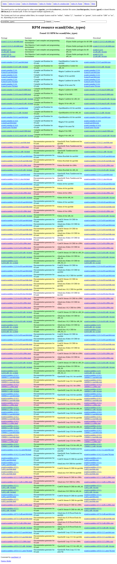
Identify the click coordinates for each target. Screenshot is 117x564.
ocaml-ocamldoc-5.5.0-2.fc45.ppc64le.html (16, 161)
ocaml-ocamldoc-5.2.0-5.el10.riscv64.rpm (99, 239)
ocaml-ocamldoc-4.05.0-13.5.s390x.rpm (98, 542)
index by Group (14, 4)
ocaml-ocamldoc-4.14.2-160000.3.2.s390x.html (10, 422)
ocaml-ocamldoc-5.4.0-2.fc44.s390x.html (16, 193)
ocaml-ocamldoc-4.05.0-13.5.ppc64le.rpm (99, 537)
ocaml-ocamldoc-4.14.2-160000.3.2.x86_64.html (10, 427)
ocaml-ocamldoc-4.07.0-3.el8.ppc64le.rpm (99, 519)
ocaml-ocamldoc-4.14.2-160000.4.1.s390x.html (10, 404)
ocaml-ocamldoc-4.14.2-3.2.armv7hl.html (16, 454)
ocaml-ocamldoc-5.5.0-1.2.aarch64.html (15, 175)
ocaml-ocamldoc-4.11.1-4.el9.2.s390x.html (16, 505)
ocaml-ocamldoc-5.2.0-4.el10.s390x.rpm (98, 298)
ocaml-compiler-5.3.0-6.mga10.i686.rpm (98, 90)
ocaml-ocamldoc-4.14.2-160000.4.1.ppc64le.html (10, 399)
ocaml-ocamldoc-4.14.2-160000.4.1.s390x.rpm (93, 404)
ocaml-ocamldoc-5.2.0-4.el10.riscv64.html (16, 294)
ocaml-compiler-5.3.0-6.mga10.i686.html (16, 90)
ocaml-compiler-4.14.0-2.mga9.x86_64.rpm (100, 136)
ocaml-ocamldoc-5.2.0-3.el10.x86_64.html (16, 363)
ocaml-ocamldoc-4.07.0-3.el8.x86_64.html (16, 528)
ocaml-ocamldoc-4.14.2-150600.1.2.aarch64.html (10, 431)
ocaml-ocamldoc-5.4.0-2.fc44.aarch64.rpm (99, 184)
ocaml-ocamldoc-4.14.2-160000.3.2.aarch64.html (10, 413)
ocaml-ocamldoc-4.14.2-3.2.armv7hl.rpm (99, 454)
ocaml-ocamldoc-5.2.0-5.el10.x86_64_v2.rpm (92, 262)
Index (5, 4)
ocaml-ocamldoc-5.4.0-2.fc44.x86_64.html (16, 198)
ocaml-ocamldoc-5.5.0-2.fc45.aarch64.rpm (99, 156)
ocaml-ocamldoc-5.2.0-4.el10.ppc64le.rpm (99, 280)
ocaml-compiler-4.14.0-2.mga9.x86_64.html (17, 136)
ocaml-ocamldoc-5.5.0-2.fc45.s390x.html (16, 165)
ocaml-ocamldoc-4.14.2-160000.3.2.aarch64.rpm (93, 413)
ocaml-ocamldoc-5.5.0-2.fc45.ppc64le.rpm (99, 161)
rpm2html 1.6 (16, 557)
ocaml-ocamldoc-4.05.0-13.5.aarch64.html (16, 532)
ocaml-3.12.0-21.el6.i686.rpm (103, 42)
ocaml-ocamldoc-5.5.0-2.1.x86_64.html (15, 152)
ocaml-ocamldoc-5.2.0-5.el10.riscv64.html (16, 239)
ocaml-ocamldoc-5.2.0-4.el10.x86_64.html (16, 312)
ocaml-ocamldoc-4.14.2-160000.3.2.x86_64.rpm (93, 427)
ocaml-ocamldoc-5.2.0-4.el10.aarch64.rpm (99, 266)
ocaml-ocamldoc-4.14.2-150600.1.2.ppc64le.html (10, 436)
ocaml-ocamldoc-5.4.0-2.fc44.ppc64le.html (16, 188)
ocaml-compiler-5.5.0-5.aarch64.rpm (97, 62)
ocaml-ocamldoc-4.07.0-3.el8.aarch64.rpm (99, 514)
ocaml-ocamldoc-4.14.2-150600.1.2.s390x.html (10, 441)
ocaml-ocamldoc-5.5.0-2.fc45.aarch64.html (16, 156)
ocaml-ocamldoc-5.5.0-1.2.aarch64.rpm (98, 175)
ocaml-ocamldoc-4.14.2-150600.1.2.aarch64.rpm (93, 431)
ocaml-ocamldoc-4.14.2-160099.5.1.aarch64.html (10, 376)
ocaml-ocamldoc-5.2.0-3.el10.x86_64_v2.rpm (92, 372)
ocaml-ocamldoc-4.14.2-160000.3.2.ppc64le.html (10, 418)
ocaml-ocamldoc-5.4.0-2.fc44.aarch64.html (16, 184)
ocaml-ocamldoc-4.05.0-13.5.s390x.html (16, 542)
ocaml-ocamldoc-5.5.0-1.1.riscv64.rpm (98, 179)
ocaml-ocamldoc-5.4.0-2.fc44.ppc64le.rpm (99, 188)
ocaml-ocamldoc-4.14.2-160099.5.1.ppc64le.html (10, 381)
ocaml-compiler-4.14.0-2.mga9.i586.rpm (98, 131)
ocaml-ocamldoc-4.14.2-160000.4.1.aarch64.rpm (93, 395)
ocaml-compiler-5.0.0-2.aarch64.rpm (97, 117)
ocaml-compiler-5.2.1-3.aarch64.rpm (97, 108)
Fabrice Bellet (6, 561)
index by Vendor (45, 4)
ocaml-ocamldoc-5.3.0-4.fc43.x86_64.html (16, 216)
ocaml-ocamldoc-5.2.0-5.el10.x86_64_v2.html (9, 262)
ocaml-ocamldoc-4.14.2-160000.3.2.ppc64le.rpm (93, 418)
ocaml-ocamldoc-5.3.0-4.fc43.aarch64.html (16, 202)
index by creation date (61, 4)
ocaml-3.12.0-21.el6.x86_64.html (8, 51)
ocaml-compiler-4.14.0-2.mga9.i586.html (16, 131)
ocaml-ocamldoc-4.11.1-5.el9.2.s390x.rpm (99, 477)
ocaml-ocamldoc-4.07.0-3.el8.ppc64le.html (16, 519)
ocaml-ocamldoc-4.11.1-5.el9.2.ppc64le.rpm (93, 468)
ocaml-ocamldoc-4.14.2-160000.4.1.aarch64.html (10, 395)
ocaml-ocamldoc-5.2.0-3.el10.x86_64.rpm (99, 363)
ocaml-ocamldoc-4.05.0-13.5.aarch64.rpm (99, 532)
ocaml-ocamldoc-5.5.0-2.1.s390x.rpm (97, 147)
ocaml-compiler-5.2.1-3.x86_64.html (14, 113)
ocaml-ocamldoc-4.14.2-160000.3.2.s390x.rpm (93, 422)
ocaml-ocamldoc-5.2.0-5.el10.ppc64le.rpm (99, 230)
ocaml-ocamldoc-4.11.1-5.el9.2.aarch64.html (10, 459)
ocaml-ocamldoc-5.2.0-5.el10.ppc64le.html (16, 230)
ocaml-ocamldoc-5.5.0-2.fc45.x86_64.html (16, 170)
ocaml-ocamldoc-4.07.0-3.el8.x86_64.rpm (99, 528)
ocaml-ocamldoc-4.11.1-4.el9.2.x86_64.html (10, 509)
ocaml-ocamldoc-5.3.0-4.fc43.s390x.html (16, 211)
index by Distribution (29, 4)
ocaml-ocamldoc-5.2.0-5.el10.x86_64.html (16, 253)
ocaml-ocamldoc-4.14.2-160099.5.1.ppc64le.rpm (93, 381)
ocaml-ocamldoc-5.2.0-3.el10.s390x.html (16, 353)
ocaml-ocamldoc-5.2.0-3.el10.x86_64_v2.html (9, 372)
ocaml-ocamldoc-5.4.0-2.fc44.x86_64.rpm (99, 198)
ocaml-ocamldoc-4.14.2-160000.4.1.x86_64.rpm (93, 409)
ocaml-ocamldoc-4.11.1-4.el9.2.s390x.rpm (99, 505)
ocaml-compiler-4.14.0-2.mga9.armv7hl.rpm (92, 126)
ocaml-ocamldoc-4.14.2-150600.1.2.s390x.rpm (93, 441)
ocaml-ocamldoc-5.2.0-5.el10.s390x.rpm (98, 243)
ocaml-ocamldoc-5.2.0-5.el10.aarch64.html (16, 220)
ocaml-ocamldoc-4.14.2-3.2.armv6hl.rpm (99, 450)
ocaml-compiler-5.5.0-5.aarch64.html (14, 62)
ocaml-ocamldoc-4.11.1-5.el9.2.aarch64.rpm (93, 459)
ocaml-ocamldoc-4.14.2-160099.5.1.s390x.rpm (93, 386)
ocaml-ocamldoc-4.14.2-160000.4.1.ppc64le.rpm (93, 399)
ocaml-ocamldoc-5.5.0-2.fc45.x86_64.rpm (99, 170)
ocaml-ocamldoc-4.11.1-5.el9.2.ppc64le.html (10, 468)
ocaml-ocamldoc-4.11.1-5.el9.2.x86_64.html (10, 487)
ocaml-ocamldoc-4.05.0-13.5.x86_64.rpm (99, 546)
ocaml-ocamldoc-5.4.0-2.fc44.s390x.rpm (99, 193)
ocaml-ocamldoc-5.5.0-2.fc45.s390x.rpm (99, 165)
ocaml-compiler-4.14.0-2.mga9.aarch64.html (9, 122)
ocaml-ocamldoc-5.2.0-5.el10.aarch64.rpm (99, 220)
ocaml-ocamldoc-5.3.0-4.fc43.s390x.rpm (99, 211)
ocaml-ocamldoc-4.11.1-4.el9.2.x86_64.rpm (93, 509)
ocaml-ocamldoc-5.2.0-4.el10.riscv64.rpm (99, 294)
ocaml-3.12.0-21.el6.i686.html (12, 42)
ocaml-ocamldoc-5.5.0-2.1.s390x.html (15, 147)
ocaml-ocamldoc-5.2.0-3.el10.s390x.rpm (98, 353)
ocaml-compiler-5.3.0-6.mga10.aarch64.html (9, 71)
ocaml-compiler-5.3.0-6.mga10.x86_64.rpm (100, 99)
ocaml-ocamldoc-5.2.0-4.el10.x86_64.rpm (99, 312)
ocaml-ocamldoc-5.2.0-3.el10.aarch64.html (16, 335)
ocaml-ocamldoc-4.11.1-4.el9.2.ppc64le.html (10, 500)
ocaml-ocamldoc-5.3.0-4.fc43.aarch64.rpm (99, 202)
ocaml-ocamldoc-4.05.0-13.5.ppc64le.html (16, 537)
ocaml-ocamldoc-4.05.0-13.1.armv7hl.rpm (99, 551)
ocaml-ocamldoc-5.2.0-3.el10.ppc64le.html (16, 344)
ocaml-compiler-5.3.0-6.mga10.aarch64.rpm (92, 71)
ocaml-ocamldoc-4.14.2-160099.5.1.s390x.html (10, 386)
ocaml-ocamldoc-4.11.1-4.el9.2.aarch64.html (10, 496)
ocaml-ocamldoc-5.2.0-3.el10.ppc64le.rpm (99, 344)
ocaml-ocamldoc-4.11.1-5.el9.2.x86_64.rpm (93, 487)
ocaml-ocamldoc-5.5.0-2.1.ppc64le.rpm (98, 142)
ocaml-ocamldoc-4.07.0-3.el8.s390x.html (16, 523)
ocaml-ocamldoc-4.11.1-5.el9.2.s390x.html (16, 477)
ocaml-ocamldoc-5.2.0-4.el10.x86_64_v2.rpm (92, 326)
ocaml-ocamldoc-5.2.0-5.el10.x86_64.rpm (99, 253)
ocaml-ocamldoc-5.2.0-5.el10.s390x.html (16, 243)
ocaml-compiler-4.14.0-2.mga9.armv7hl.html (9, 126)
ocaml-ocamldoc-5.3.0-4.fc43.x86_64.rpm (99, 216)
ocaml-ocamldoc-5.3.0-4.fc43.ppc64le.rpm (99, 207)
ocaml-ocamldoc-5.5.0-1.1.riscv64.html (15, 179)
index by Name (76, 4)
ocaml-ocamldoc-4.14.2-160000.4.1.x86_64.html (10, 409)
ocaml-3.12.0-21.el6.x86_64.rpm (100, 51)
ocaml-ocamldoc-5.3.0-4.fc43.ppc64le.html (16, 207)
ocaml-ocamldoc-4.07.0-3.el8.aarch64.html (16, 514)
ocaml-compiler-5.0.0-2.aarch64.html (14, 117)
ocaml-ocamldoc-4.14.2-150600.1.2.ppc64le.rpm (93, 436)
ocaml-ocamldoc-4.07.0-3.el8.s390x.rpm (98, 523)
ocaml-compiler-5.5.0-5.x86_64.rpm (97, 67)
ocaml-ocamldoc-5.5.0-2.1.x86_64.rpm (98, 152)
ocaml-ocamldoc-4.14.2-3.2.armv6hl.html (16, 450)
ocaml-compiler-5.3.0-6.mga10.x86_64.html (17, 99)
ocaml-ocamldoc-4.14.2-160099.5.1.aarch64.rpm (93, 376)
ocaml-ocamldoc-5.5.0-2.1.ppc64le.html (15, 142)
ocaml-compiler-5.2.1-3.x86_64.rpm (97, 113)
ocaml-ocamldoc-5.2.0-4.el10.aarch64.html (16, 266)
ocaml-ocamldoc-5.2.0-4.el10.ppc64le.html (16, 280)
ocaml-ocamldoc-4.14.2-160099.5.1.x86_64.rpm (93, 390)
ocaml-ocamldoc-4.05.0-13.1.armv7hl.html (16, 551)
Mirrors (87, 4)
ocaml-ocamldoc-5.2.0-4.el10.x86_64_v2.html (9, 326)
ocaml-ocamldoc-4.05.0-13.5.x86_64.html (16, 546)
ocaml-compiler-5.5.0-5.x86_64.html (14, 67)
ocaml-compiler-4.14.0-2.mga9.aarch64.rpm (92, 122)
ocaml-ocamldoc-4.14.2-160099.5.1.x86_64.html (10, 390)
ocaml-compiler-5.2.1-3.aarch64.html (14, 108)
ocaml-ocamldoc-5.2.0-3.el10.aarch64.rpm (99, 335)
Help (93, 4)
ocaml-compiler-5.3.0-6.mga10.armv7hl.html (9, 81)
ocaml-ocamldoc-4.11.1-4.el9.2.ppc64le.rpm (93, 500)
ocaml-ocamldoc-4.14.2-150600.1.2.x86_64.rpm (93, 445)
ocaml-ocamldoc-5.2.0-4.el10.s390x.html (16, 298)
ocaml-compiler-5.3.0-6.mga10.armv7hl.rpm (92, 81)
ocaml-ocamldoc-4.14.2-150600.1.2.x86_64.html (10, 445)
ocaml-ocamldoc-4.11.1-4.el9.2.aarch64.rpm (93, 496)
